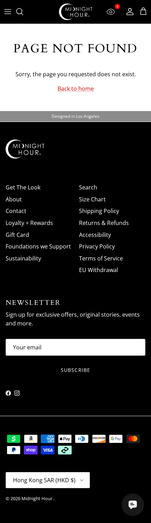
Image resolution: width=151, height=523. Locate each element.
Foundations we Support (38, 246)
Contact (16, 211)
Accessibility (95, 235)
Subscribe (75, 370)
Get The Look (23, 187)
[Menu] (7, 11)
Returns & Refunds (104, 223)
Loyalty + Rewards (29, 223)
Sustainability (23, 258)
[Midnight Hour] (75, 12)
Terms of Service (101, 258)
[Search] (23, 11)
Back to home (76, 88)
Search (88, 187)
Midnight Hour (37, 498)
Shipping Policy (99, 211)
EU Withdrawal (98, 270)
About (14, 199)
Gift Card (17, 235)
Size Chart (92, 199)
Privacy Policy (97, 246)
